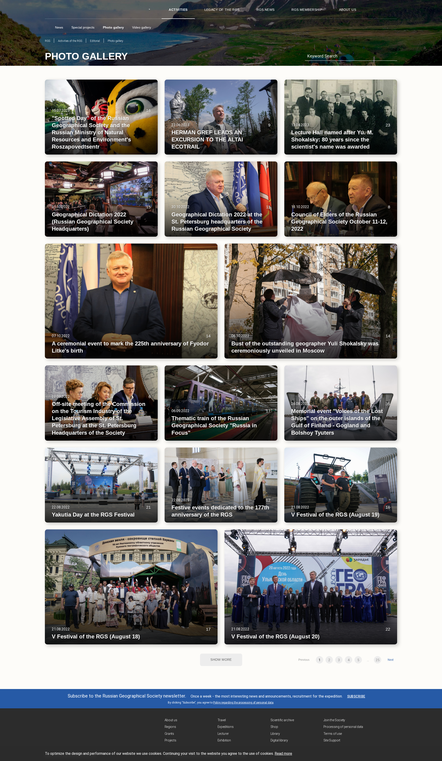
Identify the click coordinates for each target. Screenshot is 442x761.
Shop (274, 727)
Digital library (279, 740)
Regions (170, 727)
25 (377, 660)
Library (275, 733)
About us (171, 720)
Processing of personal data (343, 727)
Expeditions (226, 727)
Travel (222, 720)
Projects (170, 740)
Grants (169, 733)
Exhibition (224, 740)
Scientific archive (282, 720)
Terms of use (332, 733)
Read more (283, 753)
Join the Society (334, 720)
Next (390, 659)
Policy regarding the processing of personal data (243, 702)
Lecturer (223, 733)
